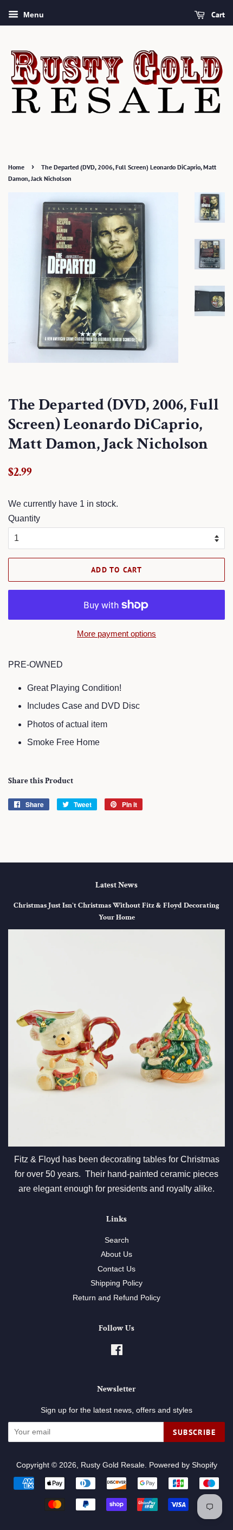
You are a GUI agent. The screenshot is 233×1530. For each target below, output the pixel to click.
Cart (217, 15)
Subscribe (194, 1432)
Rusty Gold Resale (113, 1465)
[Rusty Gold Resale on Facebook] (117, 1352)
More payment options (116, 633)
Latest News (116, 885)
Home (16, 167)
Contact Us (116, 1269)
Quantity (24, 518)
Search (117, 1240)
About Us (116, 1254)
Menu (32, 14)
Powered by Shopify (183, 1465)
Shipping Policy (116, 1283)
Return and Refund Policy (116, 1298)
